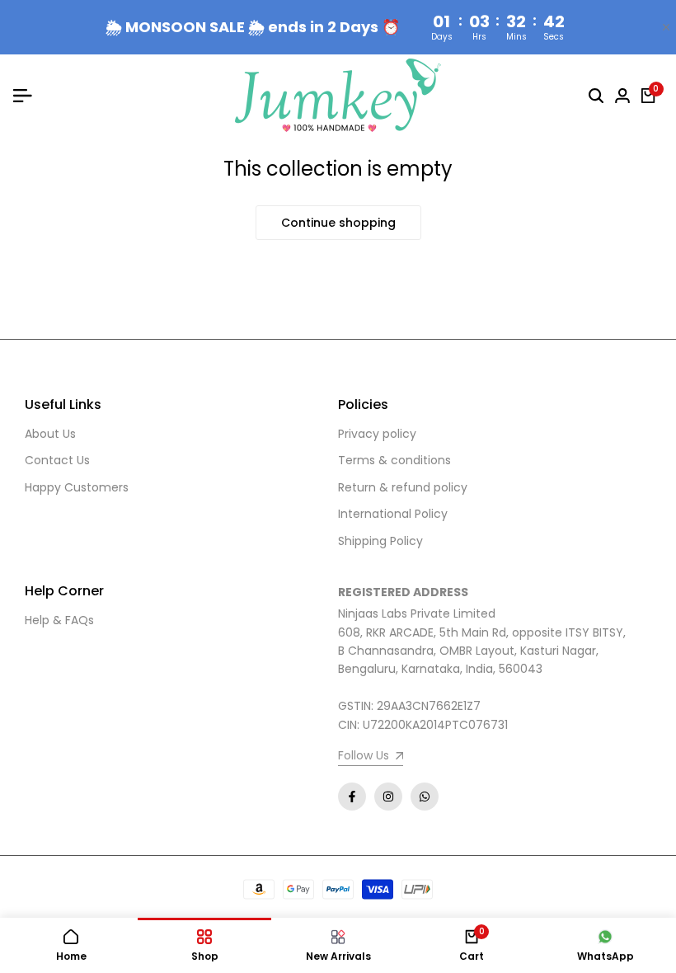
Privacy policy (377, 433)
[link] (370, 757)
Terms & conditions (394, 460)
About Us (50, 433)
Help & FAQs (59, 620)
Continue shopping (338, 222)
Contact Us (57, 460)
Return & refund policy (402, 487)
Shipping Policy (380, 541)
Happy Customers (77, 487)
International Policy (393, 513)
